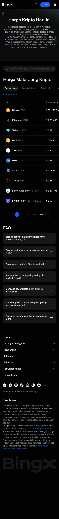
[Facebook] (21, 385)
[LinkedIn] (33, 385)
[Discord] (16, 385)
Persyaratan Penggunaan (34, 428)
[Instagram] (27, 385)
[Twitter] (4, 385)
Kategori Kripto (10, 94)
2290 (41, 214)
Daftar (45, 4)
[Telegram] (10, 385)
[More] (44, 385)
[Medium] (39, 385)
